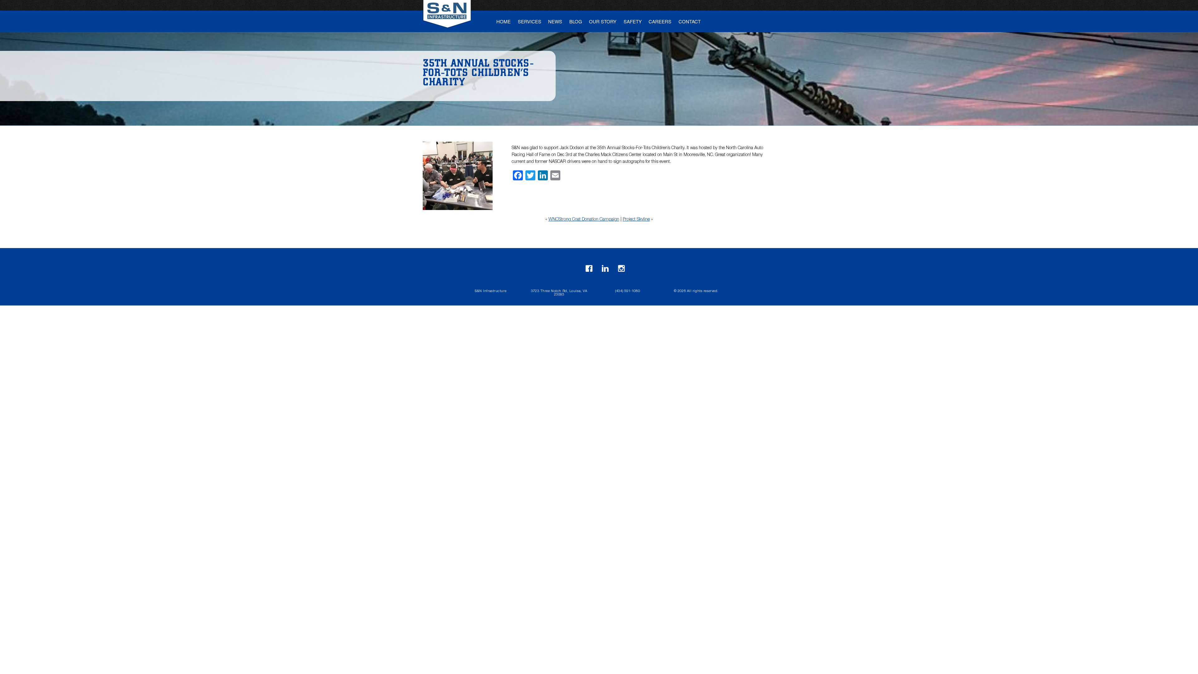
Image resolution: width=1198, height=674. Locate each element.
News (555, 21)
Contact (690, 21)
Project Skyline (636, 219)
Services (529, 21)
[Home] (447, 16)
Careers (660, 21)
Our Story (602, 21)
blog (575, 21)
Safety (633, 21)
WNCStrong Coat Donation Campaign (583, 219)
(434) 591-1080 (627, 291)
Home (503, 21)
